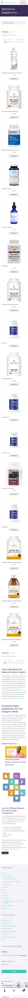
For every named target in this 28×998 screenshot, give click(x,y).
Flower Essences (8, 923)
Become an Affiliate (8, 905)
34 (17, 41)
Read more (14, 78)
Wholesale (7, 884)
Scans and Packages (10, 878)
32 (11, 41)
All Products (8, 876)
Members (6, 895)
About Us (6, 887)
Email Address (5, 964)
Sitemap (6, 908)
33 (14, 41)
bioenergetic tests (8, 722)
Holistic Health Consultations (12, 881)
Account (15, 2)
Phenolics (7, 934)
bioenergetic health (19, 698)
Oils (5, 940)
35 (20, 41)
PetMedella (23, 955)
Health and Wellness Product (11, 926)
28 (20, 39)
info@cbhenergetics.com (8, 985)
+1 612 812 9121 (9, 987)
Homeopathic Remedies (9, 931)
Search (14, 990)
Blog (5, 890)
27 (17, 39)
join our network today (13, 849)
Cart (21, 989)
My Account (4, 990)
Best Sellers (6, 920)
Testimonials (7, 898)
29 (23, 39)
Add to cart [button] (14, 117)
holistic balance (20, 690)
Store (5, 873)
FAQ (5, 892)
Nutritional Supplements (10, 937)
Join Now (5, 853)
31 (8, 41)
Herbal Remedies (8, 928)
